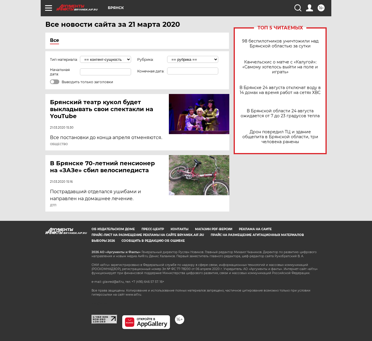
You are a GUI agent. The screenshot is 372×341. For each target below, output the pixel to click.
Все (54, 40)
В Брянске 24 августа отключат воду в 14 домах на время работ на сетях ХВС (280, 90)
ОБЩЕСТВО (59, 144)
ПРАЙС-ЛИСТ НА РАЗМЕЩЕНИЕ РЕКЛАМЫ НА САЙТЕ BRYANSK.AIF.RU (148, 235)
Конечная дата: (150, 71)
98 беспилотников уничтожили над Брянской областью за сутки (280, 44)
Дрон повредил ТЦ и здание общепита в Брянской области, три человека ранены (280, 136)
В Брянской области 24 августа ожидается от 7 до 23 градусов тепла (280, 113)
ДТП (53, 205)
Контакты (179, 229)
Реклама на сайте (255, 229)
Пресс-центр (153, 229)
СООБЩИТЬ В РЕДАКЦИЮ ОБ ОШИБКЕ (153, 241)
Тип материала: (64, 59)
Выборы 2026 (103, 241)
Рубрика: (145, 59)
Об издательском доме (113, 229)
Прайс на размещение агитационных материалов (257, 235)
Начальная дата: (60, 72)
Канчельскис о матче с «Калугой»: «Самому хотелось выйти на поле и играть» (280, 67)
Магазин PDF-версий (213, 229)
